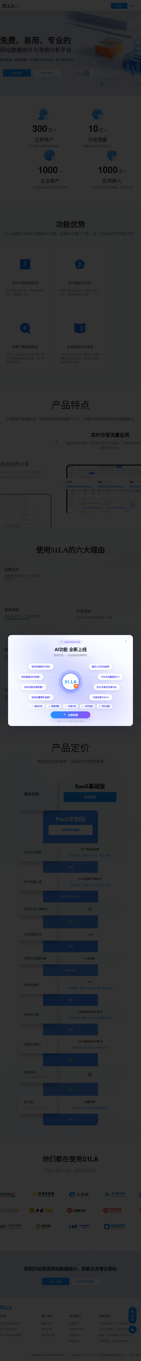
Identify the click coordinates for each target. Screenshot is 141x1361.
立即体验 (73, 715)
